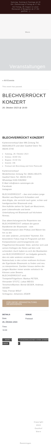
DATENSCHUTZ (28, 434)
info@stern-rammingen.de (21, 183)
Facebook (7, 186)
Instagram (7, 189)
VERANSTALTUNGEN (27, 423)
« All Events (8, 80)
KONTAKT (27, 437)
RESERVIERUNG (27, 427)
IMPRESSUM (27, 430)
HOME (28, 420)
